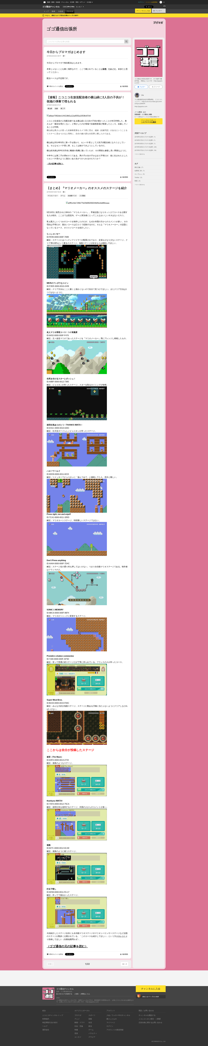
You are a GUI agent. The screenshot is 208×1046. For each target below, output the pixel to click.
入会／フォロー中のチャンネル (118, 1015)
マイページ (111, 1022)
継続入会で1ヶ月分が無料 (150, 997)
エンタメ (79, 7)
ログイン (141, 2)
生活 (90, 1022)
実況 (77, 2)
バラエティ (92, 1033)
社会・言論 (79, 1026)
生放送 (58, 2)
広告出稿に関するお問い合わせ (150, 1022)
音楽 (76, 1033)
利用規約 (45, 1019)
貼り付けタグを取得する (64, 994)
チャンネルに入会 (143, 11)
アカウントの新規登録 (115, 1030)
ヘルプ (44, 1026)
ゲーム (63, 195)
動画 (48, 2)
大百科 (72, 2)
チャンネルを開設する (147, 1015)
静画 (53, 2)
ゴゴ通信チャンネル (51, 7)
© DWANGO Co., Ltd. (159, 1041)
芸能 (90, 1019)
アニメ (77, 1019)
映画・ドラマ (80, 1022)
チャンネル (65, 2)
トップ (46, 11)
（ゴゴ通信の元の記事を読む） (67, 946)
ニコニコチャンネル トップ (52, 1015)
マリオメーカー (53, 195)
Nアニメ (82, 2)
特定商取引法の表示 (50, 1022)
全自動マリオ (72, 195)
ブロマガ (69, 11)
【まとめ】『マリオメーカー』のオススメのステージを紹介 (87, 188)
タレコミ (122, 936)
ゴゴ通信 (82, 195)
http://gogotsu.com (141, 106)
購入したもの (112, 1019)
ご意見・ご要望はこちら (82, 994)
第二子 (63, 108)
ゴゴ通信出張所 (61, 28)
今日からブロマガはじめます (66, 52)
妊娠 (56, 108)
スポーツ (91, 1015)
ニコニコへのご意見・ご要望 (150, 1019)
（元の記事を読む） (55, 164)
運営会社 (45, 1030)
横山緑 (50, 108)
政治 (90, 1026)
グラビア (91, 1037)
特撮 (76, 1030)
